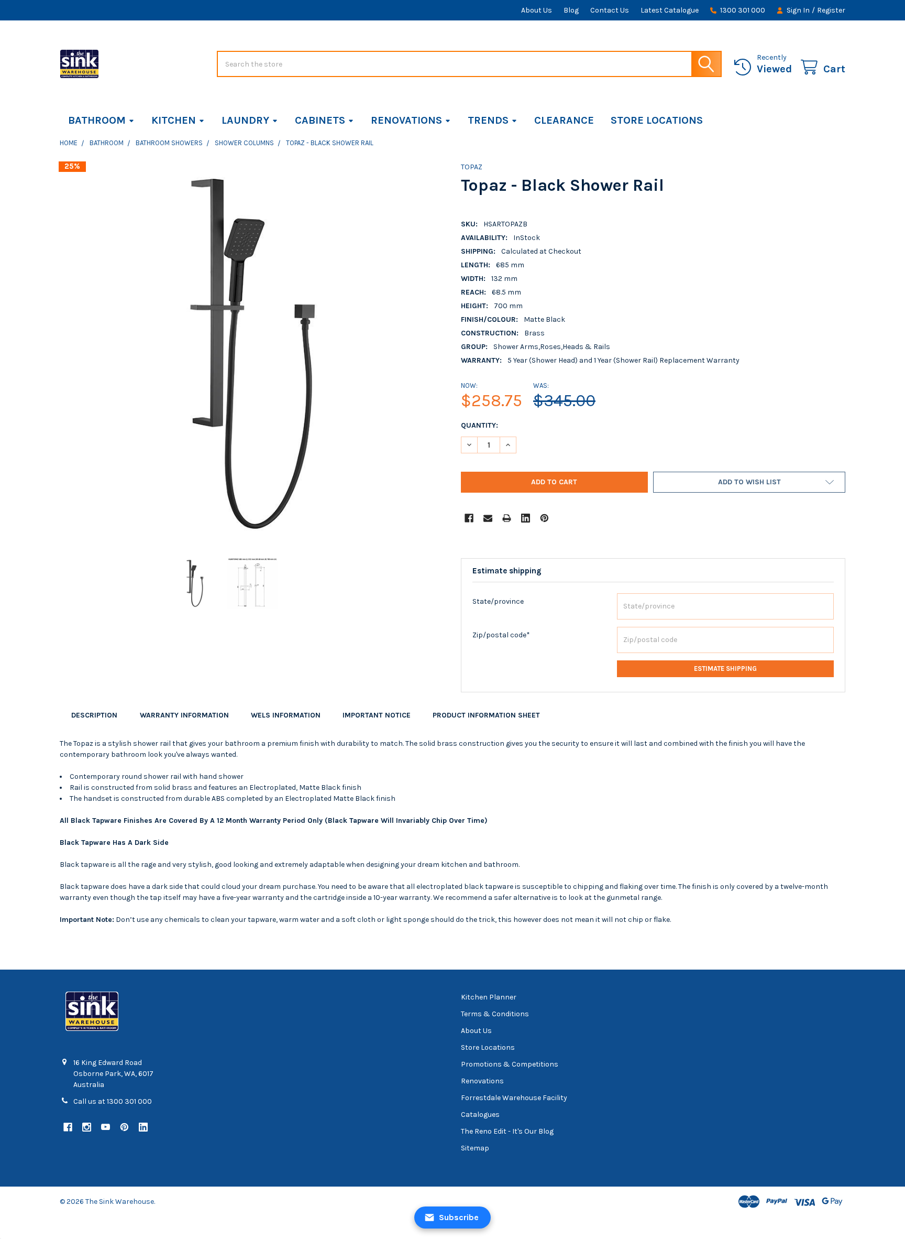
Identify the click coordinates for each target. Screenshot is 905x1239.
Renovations (406, 120)
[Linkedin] (525, 518)
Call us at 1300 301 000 (112, 1101)
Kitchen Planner (488, 997)
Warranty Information (184, 715)
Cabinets (320, 120)
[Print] (507, 518)
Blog (571, 10)
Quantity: (479, 425)
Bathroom (97, 120)
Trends (488, 120)
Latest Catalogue (670, 10)
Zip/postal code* (501, 635)
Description (94, 715)
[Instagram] (87, 1127)
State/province (498, 601)
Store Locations (657, 120)
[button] (749, 482)
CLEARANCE (564, 120)
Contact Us (609, 10)
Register (831, 10)
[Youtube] (105, 1127)
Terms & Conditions (495, 1013)
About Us (536, 10)
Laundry (245, 120)
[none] (252, 353)
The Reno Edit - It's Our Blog (507, 1131)
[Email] (488, 518)
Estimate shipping (725, 668)
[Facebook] (469, 518)
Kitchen (173, 120)
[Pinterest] (544, 518)
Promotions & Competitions (509, 1064)
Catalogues (480, 1114)
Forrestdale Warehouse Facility (514, 1097)
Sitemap (475, 1148)
